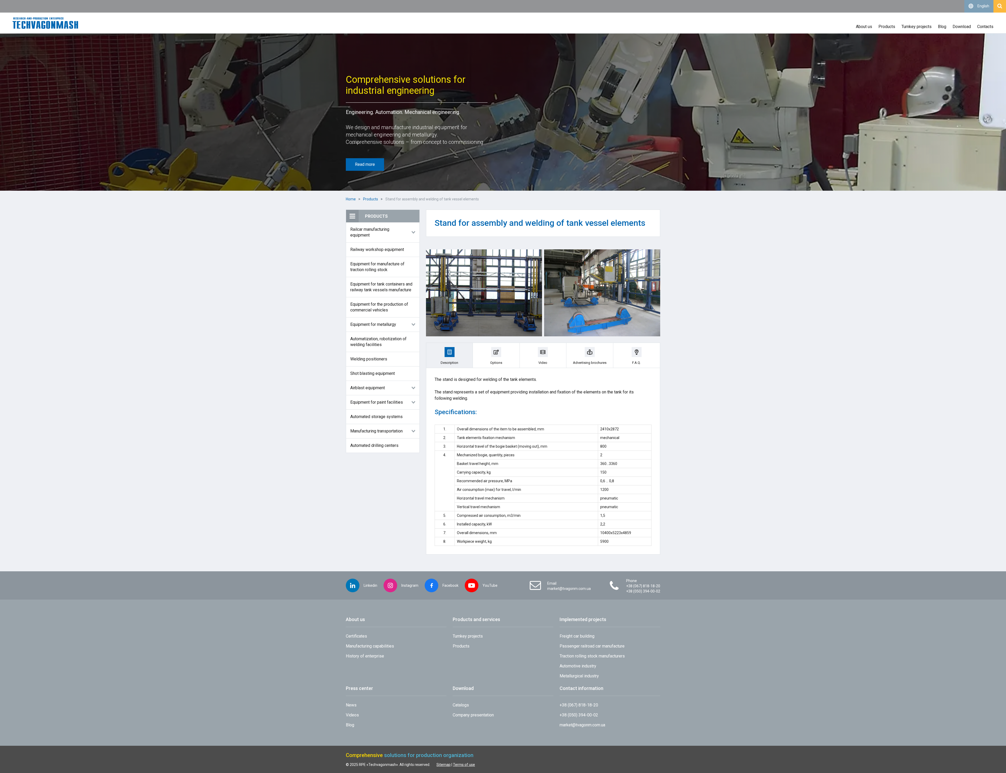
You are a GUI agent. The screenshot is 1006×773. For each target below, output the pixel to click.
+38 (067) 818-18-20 (643, 586)
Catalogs (461, 705)
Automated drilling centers (374, 445)
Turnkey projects (916, 26)
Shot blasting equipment (372, 373)
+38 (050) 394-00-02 (643, 591)
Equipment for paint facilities (376, 402)
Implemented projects (583, 619)
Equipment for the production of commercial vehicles (379, 307)
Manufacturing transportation (376, 431)
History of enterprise (365, 656)
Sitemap (443, 765)
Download (962, 26)
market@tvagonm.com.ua (569, 588)
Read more (365, 164)
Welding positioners (368, 359)
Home (351, 199)
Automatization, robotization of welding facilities (378, 341)
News (351, 705)
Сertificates (356, 636)
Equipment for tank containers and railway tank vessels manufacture (381, 287)
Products (886, 26)
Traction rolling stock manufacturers (592, 656)
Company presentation (473, 714)
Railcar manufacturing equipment (369, 232)
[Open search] (999, 6)
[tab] (449, 355)
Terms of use (464, 765)
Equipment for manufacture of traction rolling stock (377, 266)
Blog (942, 26)
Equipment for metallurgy (373, 324)
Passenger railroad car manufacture (592, 646)
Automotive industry (578, 666)
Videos (352, 714)
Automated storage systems (376, 416)
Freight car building (577, 636)
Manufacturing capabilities (370, 646)
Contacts (985, 26)
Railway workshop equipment (377, 249)
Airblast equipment (367, 387)
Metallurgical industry (579, 675)
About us (864, 26)
